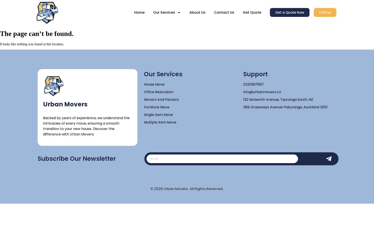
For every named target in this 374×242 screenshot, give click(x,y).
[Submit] (331, 158)
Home (139, 12)
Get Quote (252, 12)
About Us (197, 12)
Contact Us (224, 12)
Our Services (164, 12)
